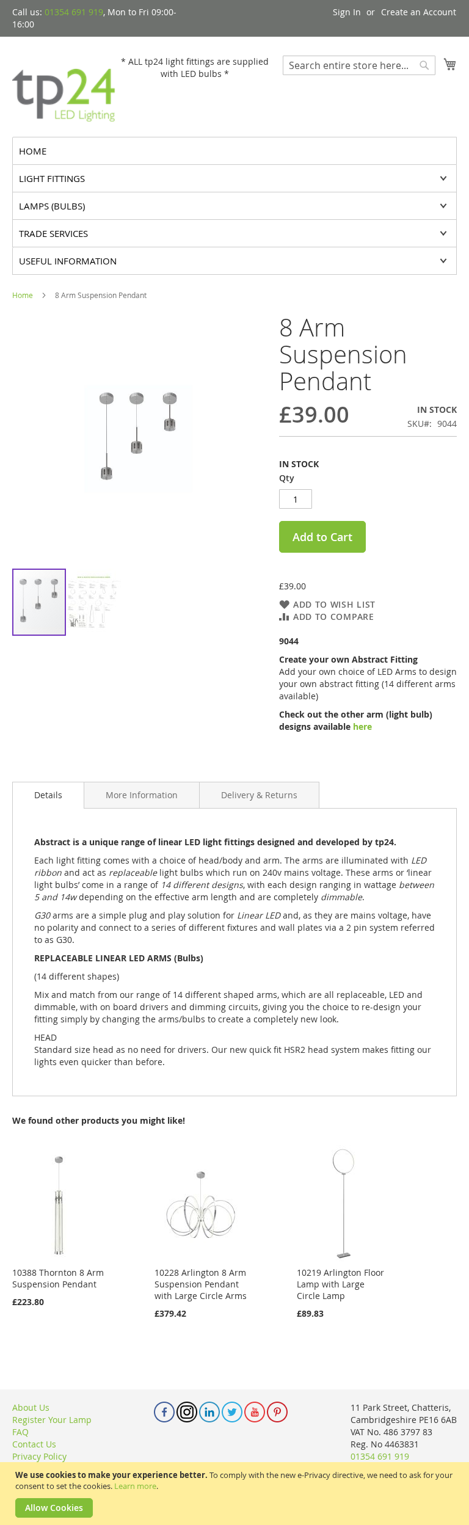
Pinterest (277, 1412)
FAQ (20, 1432)
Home (22, 295)
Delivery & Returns (259, 795)
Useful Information (68, 261)
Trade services (53, 233)
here (362, 726)
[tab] (48, 795)
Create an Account (418, 12)
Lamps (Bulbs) (52, 206)
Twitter (232, 1412)
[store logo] (64, 86)
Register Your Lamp (52, 1419)
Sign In (347, 12)
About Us (30, 1407)
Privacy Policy (39, 1456)
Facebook (164, 1412)
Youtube (254, 1412)
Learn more (135, 1485)
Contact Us (34, 1444)
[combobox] (359, 65)
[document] (236, 1493)
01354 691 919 (74, 12)
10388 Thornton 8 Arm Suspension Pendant (58, 1278)
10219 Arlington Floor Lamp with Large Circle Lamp (340, 1284)
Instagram (186, 1412)
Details (48, 795)
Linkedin (209, 1412)
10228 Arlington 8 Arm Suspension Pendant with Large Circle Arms (201, 1284)
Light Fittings (52, 178)
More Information (142, 795)
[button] (94, 602)
